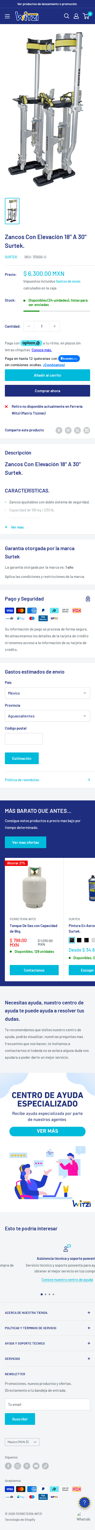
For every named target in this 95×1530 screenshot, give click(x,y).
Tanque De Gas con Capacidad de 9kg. (33, 928)
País (8, 682)
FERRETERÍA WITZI (23, 919)
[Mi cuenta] (76, 16)
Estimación (21, 758)
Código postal (16, 728)
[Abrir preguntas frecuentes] (84, 1502)
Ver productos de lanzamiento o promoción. (47, 4)
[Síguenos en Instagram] (17, 1466)
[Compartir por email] (86, 430)
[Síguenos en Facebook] (8, 1466)
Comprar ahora (47, 390)
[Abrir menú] (7, 16)
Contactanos (34, 970)
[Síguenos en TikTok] (45, 1466)
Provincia (12, 705)
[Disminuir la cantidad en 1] (29, 326)
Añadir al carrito (47, 375)
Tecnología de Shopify (20, 1519)
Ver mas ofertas (25, 842)
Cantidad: (12, 326)
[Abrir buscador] (66, 16)
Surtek (11, 257)
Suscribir (20, 1419)
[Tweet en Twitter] (77, 430)
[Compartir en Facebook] (59, 430)
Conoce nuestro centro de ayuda (47, 1279)
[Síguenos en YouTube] (36, 1466)
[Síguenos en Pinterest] (26, 1466)
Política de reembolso (22, 780)
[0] (86, 16)
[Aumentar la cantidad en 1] (54, 326)
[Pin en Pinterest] (68, 430)
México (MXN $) (18, 1442)
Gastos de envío (68, 281)
